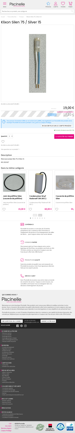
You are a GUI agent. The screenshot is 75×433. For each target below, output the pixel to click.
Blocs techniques (6, 379)
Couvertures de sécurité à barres (10, 391)
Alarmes (4, 393)
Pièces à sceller (6, 377)
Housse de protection (7, 416)
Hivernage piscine (6, 336)
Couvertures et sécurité (11, 386)
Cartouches (7, 363)
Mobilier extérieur (6, 401)
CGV (10, 423)
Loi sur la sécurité (6, 335)
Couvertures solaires (7, 388)
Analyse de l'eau (6, 350)
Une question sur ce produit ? (10, 149)
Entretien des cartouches (8, 366)
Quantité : (4, 136)
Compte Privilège (6, 431)
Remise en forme (6, 402)
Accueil (3, 17)
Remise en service (6, 333)
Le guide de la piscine (9, 331)
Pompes (21, 17)
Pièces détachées (12, 17)
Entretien (5, 345)
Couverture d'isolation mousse (10, 417)
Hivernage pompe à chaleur (9, 338)
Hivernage (4, 355)
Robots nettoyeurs (7, 354)
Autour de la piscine (7, 404)
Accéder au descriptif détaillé (10, 104)
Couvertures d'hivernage (8, 390)
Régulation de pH (6, 349)
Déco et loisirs (7, 399)
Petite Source (7, 412)
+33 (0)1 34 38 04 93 (29, 320)
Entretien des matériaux (8, 359)
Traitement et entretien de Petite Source (12, 414)
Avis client (8, 426)
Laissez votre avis (48, 321)
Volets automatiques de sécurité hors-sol (13, 395)
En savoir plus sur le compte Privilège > (57, 126)
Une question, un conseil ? (12, 321)
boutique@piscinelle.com (31, 322)
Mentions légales (6, 428)
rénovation (6, 408)
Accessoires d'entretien (8, 352)
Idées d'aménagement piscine (10, 340)
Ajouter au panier (65, 136)
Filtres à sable (5, 374)
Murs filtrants (5, 375)
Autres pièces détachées (8, 382)
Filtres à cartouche (7, 372)
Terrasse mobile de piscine (9, 341)
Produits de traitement (8, 347)
